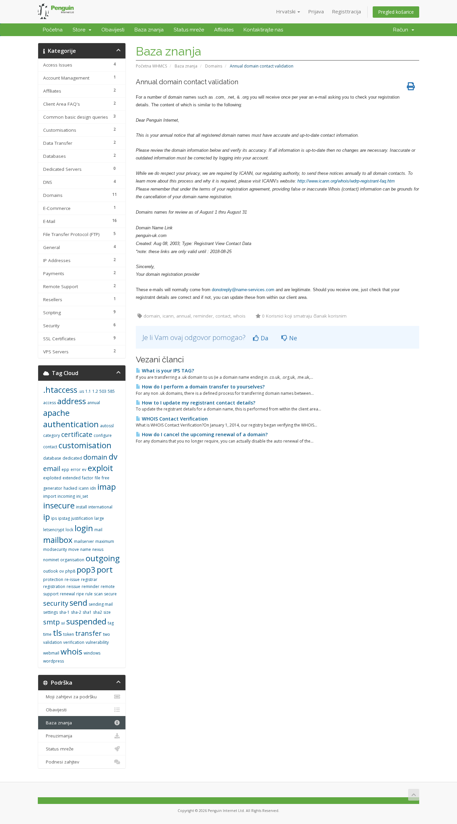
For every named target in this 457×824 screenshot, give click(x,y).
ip (46, 516)
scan (98, 594)
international (100, 507)
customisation (85, 445)
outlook (50, 571)
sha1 (87, 612)
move (73, 549)
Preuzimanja (57, 736)
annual (93, 402)
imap (106, 486)
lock (69, 530)
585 (111, 391)
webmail (51, 653)
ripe (80, 594)
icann (84, 488)
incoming (66, 496)
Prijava (316, 11)
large (99, 518)
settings (50, 612)
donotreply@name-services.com (243, 289)
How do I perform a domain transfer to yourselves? (203, 386)
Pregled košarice (396, 12)
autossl (107, 426)
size (107, 612)
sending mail (101, 604)
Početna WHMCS (151, 66)
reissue (73, 586)
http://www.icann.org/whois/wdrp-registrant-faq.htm (346, 181)
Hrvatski (286, 11)
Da (263, 338)
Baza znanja (149, 30)
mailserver (84, 541)
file (97, 478)
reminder (90, 586)
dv (113, 456)
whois (71, 651)
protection (53, 579)
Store (80, 30)
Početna (53, 30)
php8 (70, 571)
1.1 (88, 391)
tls (57, 632)
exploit (100, 467)
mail (98, 530)
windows (92, 653)
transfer (88, 633)
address (71, 400)
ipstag (64, 518)
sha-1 (64, 612)
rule (89, 594)
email (51, 468)
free (105, 478)
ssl (63, 623)
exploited (52, 478)
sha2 (97, 612)
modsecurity (55, 549)
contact (50, 447)
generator (52, 488)
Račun (402, 30)
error (76, 469)
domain (95, 457)
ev (84, 469)
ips (54, 518)
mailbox (58, 539)
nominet (51, 560)
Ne (292, 338)
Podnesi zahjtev (61, 762)
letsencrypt (53, 530)
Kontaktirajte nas (263, 30)
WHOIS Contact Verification (174, 419)
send (78, 602)
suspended (86, 621)
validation (52, 642)
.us (81, 391)
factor (87, 478)
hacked (70, 488)
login (84, 528)
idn (93, 488)
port (105, 569)
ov (61, 571)
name (85, 549)
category (51, 435)
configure (103, 435)
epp (65, 469)
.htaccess (60, 389)
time (47, 634)
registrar (89, 579)
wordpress (53, 661)
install (81, 507)
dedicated (72, 458)
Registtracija (346, 11)
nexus (97, 549)
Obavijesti (112, 30)
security (55, 603)
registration (54, 586)
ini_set (82, 496)
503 (102, 391)
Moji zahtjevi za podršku (70, 697)
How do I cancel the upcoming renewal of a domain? (204, 434)
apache (56, 412)
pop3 (86, 569)
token (68, 634)
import (49, 496)
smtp (51, 621)
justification (82, 518)
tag (111, 623)
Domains (213, 66)
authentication (71, 424)
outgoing (103, 558)
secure (110, 594)
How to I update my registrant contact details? (198, 402)
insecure (59, 505)
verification (73, 642)
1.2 (95, 391)
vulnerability (97, 642)
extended (72, 478)
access (49, 402)
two (106, 634)
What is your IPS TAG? (167, 370)
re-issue (72, 579)
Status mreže (189, 30)
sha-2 (76, 612)
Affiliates (224, 30)
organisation (72, 560)
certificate (76, 434)
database (52, 458)
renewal (67, 594)
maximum (104, 541)
